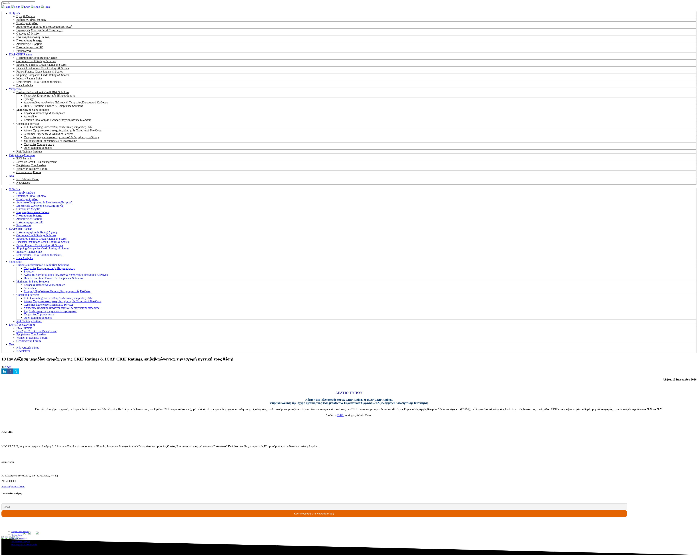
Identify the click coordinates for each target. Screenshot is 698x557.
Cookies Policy (17, 535)
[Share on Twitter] (16, 371)
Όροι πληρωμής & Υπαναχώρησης (24, 545)
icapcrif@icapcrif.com (13, 486)
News (7, 366)
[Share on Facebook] (10, 371)
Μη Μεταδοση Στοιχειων (20, 541)
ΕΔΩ (340, 415)
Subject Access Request (20, 532)
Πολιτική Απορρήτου (19, 538)
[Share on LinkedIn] (4, 371)
